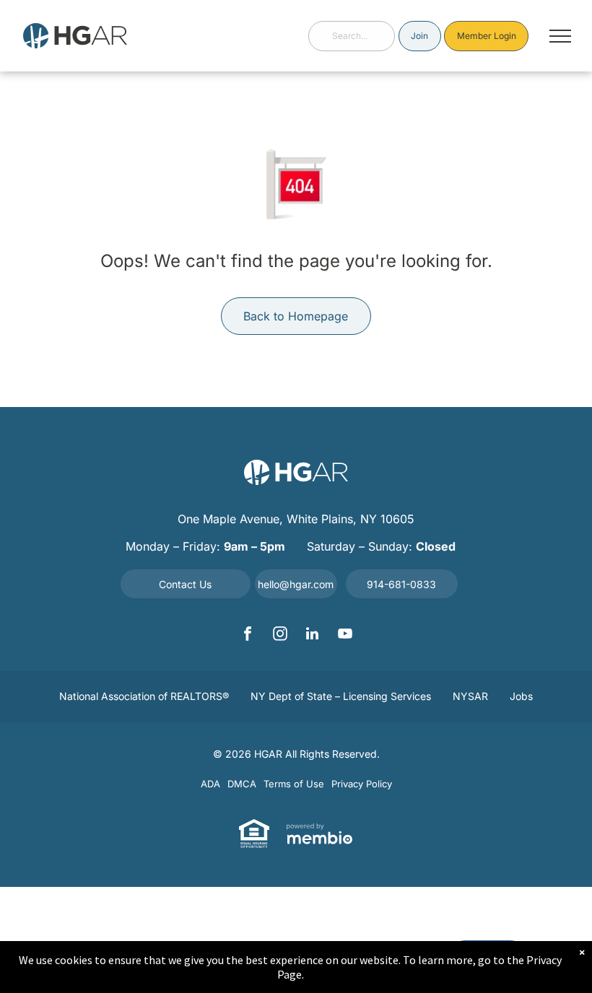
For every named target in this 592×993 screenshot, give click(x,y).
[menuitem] (144, 697)
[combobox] (351, 36)
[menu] (560, 36)
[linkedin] (312, 635)
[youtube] (345, 635)
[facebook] (247, 635)
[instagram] (280, 635)
